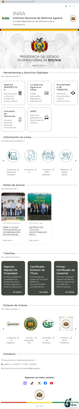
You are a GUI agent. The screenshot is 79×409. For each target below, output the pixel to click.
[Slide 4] (45, 66)
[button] (3, 160)
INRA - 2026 (39, 406)
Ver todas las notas (9, 189)
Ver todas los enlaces (10, 309)
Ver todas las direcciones (23, 360)
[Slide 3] (41, 66)
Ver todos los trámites (10, 257)
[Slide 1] (33, 66)
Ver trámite (17, 292)
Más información (59, 47)
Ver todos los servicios (10, 76)
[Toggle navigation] (74, 6)
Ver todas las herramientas (12, 141)
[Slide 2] (37, 66)
